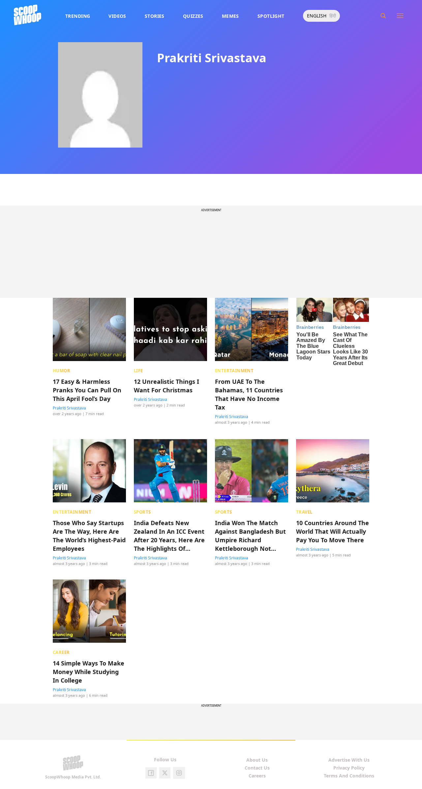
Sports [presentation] (142, 512)
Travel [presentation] (304, 512)
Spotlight (271, 16)
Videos (117, 16)
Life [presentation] (138, 371)
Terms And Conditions (349, 776)
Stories (155, 16)
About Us (257, 760)
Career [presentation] (61, 652)
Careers (257, 776)
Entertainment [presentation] (234, 371)
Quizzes (193, 16)
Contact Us (257, 768)
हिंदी (332, 16)
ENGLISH (316, 16)
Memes (230, 16)
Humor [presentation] (61, 371)
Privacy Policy (349, 768)
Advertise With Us (349, 760)
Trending (77, 16)
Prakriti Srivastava (69, 408)
